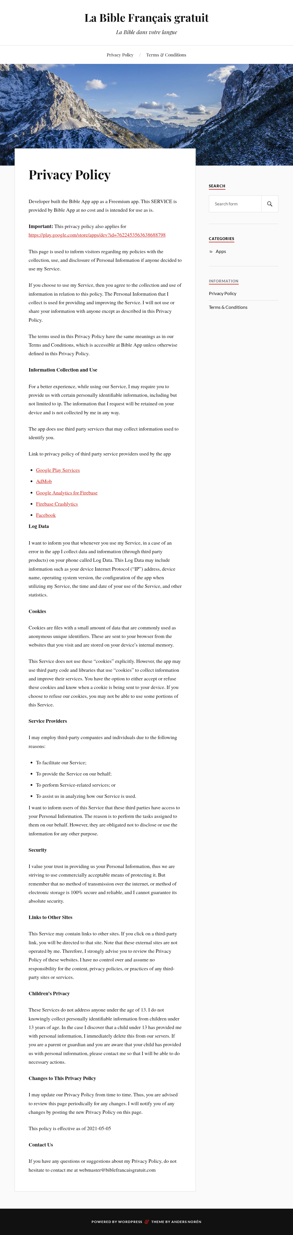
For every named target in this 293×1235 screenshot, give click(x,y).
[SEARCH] (269, 203)
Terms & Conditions (166, 55)
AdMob (44, 481)
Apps (221, 251)
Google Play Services (58, 469)
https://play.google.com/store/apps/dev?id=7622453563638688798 (97, 234)
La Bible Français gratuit (146, 17)
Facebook (46, 514)
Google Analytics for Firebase (67, 492)
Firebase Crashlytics (57, 503)
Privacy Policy (120, 55)
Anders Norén (186, 1222)
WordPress (130, 1222)
